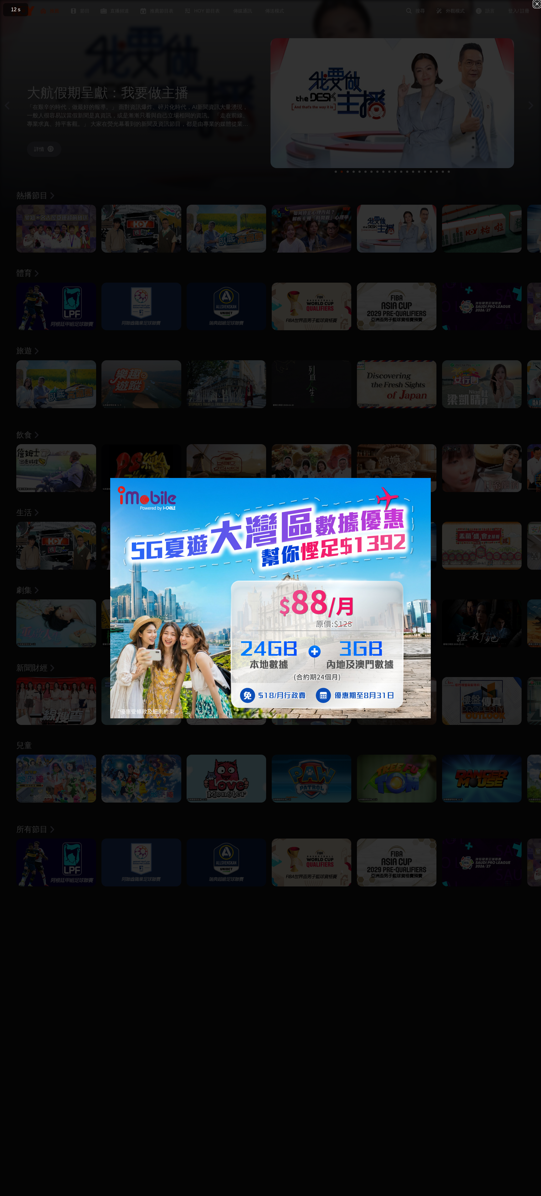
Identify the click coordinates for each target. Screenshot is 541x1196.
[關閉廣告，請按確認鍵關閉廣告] (537, 4)
